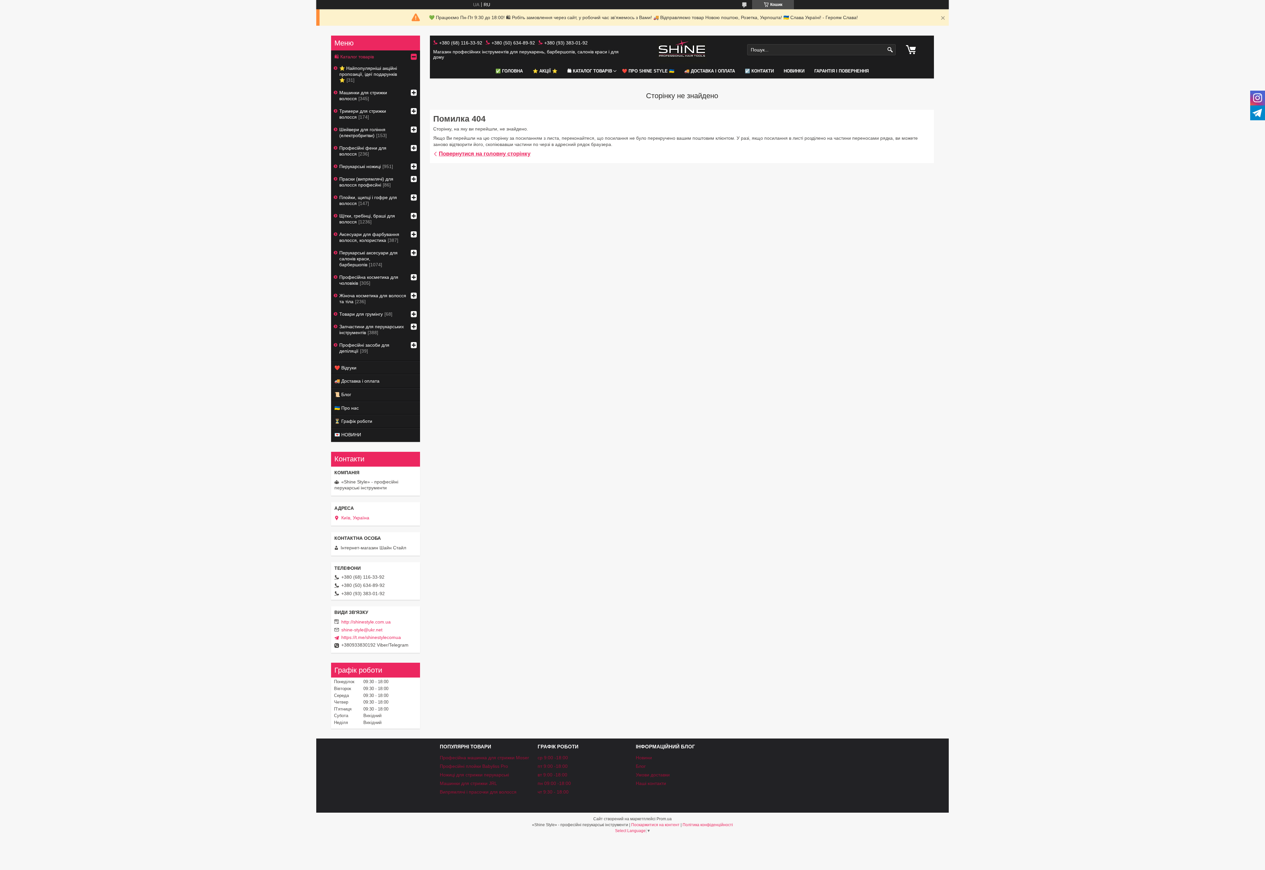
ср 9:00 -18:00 (553, 757)
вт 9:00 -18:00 (552, 774)
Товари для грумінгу (361, 314)
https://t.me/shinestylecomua (371, 637)
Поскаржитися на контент (655, 825)
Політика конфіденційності (708, 825)
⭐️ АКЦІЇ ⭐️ (545, 71)
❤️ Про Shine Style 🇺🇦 (648, 71)
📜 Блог (342, 394)
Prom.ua (664, 819)
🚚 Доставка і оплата (709, 71)
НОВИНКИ (794, 71)
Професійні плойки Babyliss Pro (474, 766)
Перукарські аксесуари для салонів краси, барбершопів (368, 258)
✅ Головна (509, 71)
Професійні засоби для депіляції (364, 348)
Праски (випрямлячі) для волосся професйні (366, 182)
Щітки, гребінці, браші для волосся (367, 218)
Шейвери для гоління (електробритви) (362, 132)
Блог (641, 766)
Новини (644, 757)
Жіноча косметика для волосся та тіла (372, 298)
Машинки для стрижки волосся (363, 95)
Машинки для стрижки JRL (468, 783)
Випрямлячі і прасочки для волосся (478, 792)
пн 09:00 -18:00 (554, 783)
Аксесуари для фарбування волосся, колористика (369, 237)
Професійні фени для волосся (362, 151)
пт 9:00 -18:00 (553, 766)
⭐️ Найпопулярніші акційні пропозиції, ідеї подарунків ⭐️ (368, 74)
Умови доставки (653, 774)
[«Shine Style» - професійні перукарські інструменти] (682, 50)
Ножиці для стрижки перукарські (474, 774)
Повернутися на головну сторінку (484, 154)
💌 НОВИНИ (347, 434)
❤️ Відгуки (345, 367)
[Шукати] (890, 50)
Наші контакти (651, 783)
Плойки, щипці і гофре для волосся (368, 200)
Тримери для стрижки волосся (362, 114)
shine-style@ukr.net (361, 629)
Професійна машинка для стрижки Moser (484, 757)
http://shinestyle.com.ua (366, 621)
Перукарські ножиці (360, 166)
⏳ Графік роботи (353, 421)
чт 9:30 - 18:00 (553, 792)
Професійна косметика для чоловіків (368, 280)
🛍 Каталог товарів (589, 71)
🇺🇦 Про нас (346, 408)
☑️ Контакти (759, 71)
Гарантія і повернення (841, 71)
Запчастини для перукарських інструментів (371, 329)
